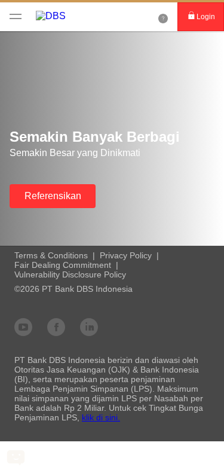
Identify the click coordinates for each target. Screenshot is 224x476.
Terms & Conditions (51, 255)
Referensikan (52, 196)
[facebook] (56, 326)
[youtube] (23, 326)
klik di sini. (101, 417)
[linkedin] (89, 326)
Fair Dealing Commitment (62, 265)
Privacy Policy (126, 255)
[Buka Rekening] (163, 17)
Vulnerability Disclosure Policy (70, 274)
